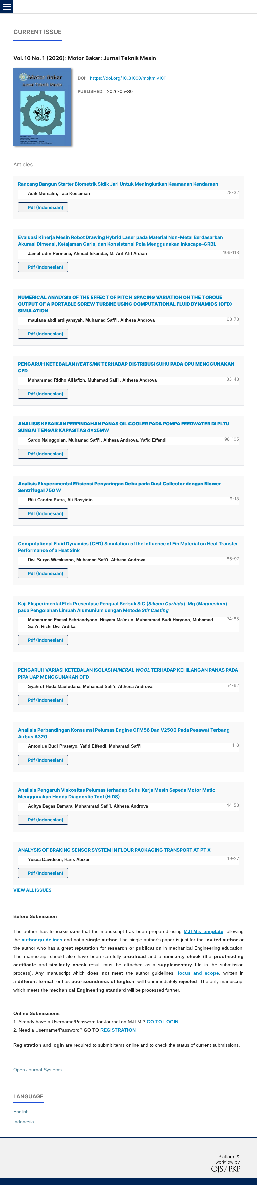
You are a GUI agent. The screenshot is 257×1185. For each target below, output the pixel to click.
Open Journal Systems (37, 1069)
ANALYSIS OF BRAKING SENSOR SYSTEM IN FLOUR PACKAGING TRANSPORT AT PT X (114, 850)
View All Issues (32, 890)
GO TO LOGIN (163, 1021)
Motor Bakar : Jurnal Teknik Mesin (58, 6)
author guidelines (42, 939)
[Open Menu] (6, 6)
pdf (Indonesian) (45, 207)
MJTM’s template (203, 931)
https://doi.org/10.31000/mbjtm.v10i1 (128, 78)
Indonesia (23, 1121)
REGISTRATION (118, 1030)
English (21, 1111)
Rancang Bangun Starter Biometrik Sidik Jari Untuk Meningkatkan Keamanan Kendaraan (118, 184)
